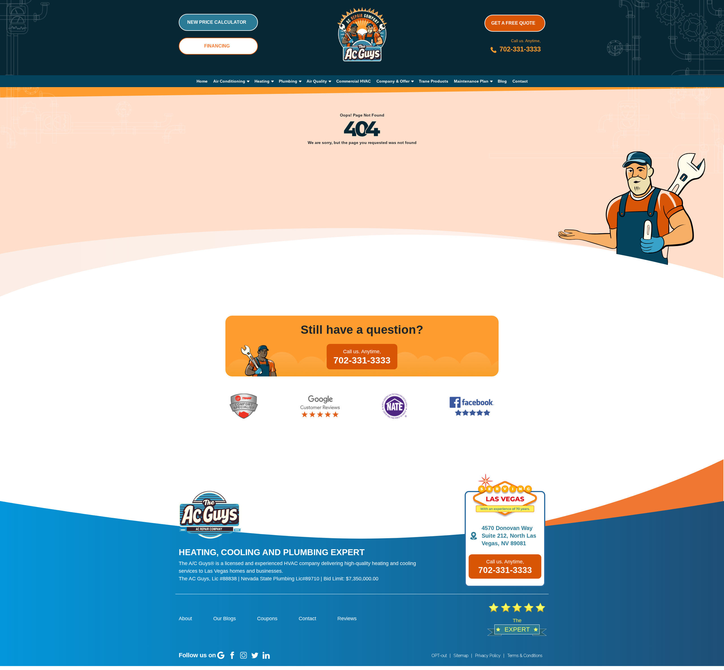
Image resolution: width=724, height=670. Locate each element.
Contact (520, 81)
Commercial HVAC (353, 81)
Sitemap (461, 655)
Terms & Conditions (524, 655)
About (185, 618)
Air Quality (317, 81)
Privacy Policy (488, 655)
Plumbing (288, 81)
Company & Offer (393, 81)
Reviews (347, 618)
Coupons (267, 618)
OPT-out (439, 655)
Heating (262, 81)
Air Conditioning (229, 81)
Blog (502, 81)
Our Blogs (224, 618)
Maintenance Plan (471, 81)
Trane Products (433, 81)
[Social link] (220, 655)
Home (202, 81)
